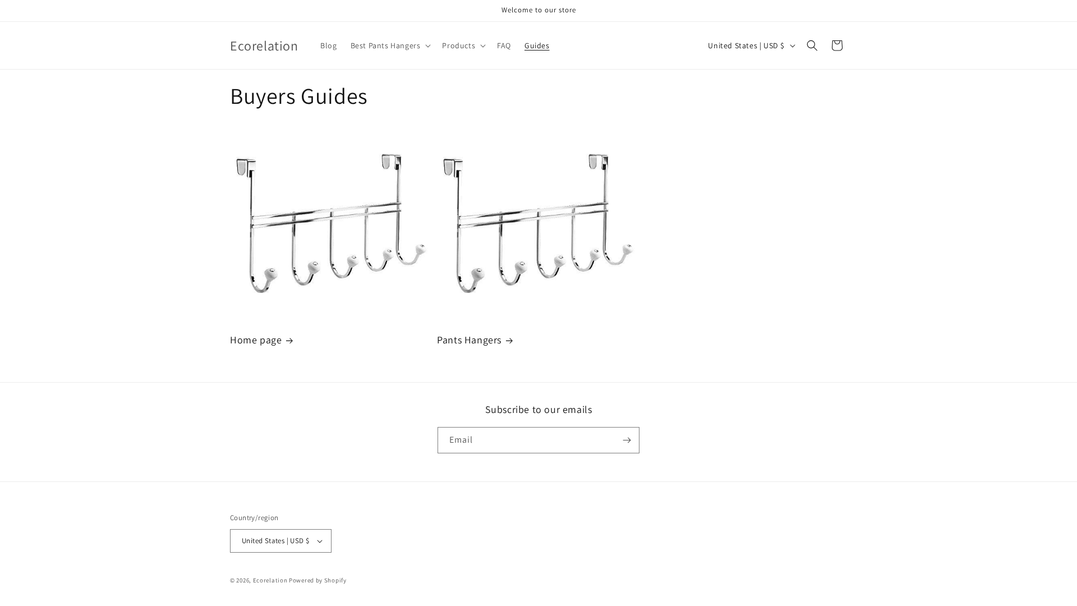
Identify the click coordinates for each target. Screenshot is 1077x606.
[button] (390, 45)
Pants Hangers (469, 339)
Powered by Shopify (318, 580)
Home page (256, 339)
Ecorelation (270, 580)
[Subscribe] (626, 440)
